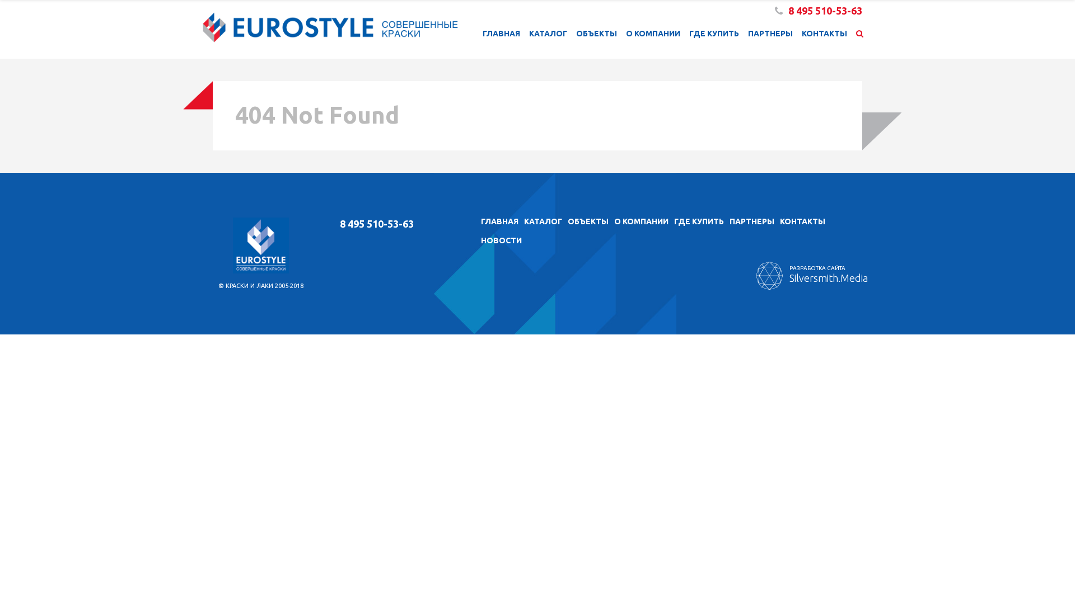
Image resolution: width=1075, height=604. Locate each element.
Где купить (714, 33)
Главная (501, 33)
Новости (501, 240)
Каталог (548, 33)
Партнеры (770, 33)
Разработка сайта (828, 274)
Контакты (824, 33)
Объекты (596, 33)
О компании (653, 33)
